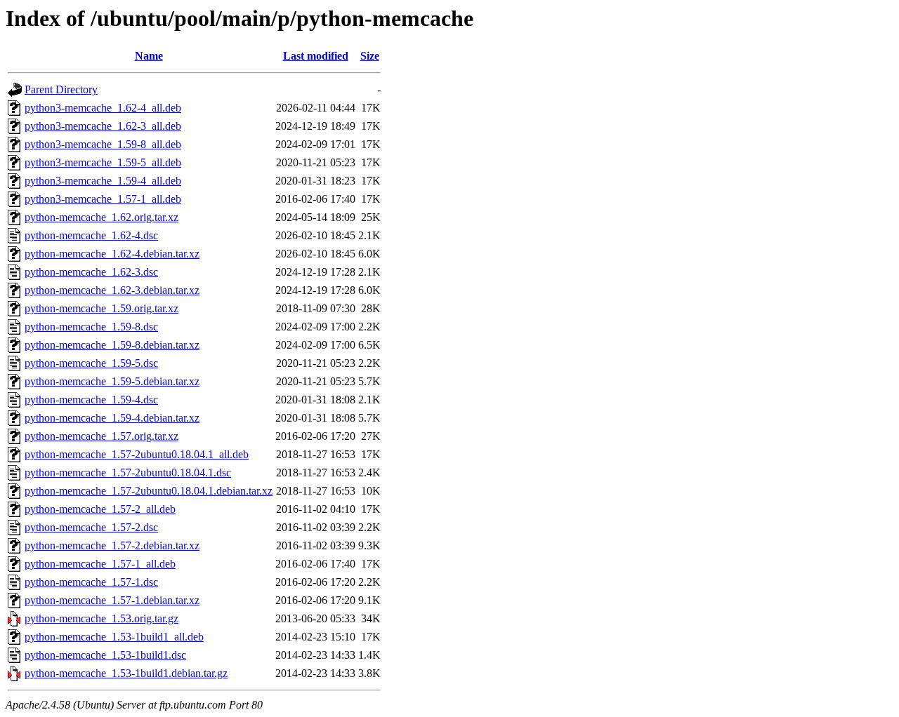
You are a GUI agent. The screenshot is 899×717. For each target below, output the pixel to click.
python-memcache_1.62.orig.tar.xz (101, 217)
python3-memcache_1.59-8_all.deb (103, 144)
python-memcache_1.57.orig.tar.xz (101, 436)
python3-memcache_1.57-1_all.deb (103, 199)
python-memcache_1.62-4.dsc (91, 235)
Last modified (315, 56)
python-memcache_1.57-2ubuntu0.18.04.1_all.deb (137, 454)
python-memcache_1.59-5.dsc (91, 363)
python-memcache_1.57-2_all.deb (100, 509)
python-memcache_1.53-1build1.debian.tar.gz (126, 673)
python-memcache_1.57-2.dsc (91, 527)
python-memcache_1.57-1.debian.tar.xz (112, 600)
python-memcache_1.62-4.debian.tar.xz (112, 254)
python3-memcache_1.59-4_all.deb (103, 181)
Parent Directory (61, 89)
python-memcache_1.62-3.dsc (91, 272)
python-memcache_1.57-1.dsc (91, 582)
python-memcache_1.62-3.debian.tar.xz (112, 290)
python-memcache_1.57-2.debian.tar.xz (112, 545)
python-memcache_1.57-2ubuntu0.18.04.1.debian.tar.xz (149, 491)
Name (149, 56)
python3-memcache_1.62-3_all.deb (103, 126)
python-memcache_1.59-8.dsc (91, 327)
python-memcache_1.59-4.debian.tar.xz (112, 418)
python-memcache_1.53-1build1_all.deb (114, 637)
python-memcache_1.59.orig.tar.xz (101, 308)
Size (369, 56)
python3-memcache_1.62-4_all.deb (103, 108)
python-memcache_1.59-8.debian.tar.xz (112, 345)
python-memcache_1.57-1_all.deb (100, 564)
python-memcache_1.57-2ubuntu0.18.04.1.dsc (128, 472)
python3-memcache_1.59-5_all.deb (103, 162)
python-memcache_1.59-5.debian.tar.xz (112, 381)
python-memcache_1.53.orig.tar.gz (101, 618)
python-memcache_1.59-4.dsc (91, 400)
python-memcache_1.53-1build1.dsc (105, 655)
